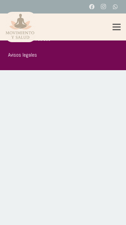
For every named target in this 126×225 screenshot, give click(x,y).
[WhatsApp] (115, 6)
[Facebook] (91, 6)
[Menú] (116, 27)
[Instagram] (103, 6)
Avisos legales (22, 54)
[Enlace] (20, 27)
